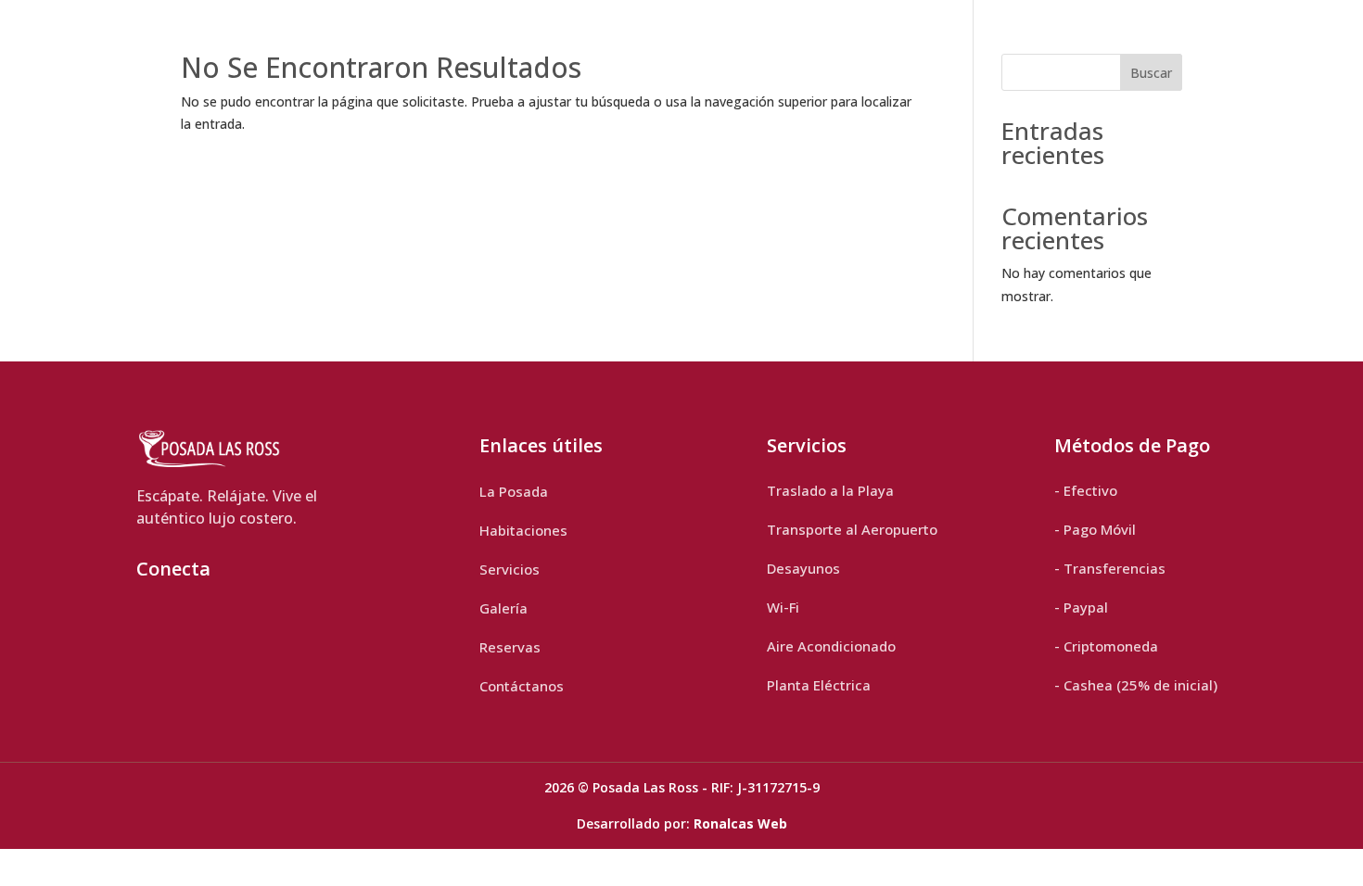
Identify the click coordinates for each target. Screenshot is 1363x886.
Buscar (1151, 73)
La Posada (513, 491)
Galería (503, 608)
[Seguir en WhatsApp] (286, 618)
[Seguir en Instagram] (147, 618)
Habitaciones (523, 530)
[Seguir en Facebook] (240, 618)
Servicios (509, 569)
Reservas (510, 647)
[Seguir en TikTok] (193, 618)
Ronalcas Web (740, 823)
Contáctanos (521, 686)
